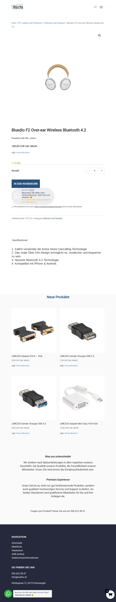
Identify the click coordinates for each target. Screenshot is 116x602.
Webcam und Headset (54, 23)
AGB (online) (18, 554)
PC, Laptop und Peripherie (30, 23)
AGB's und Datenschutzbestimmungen (48, 207)
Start (14, 23)
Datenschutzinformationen (25, 557)
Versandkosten (23, 152)
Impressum (17, 550)
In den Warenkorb (26, 183)
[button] (99, 35)
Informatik (17, 543)
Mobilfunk (17, 546)
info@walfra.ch (19, 577)
